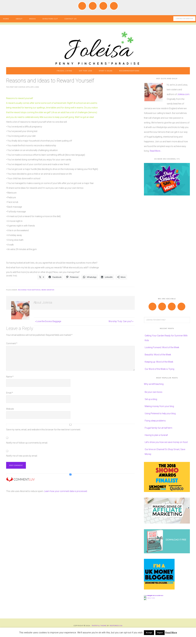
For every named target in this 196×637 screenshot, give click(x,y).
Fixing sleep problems (155, 420)
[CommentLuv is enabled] (20, 480)
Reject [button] (160, 632)
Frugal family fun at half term (158, 428)
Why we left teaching (154, 384)
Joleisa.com (183, 94)
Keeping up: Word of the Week (159, 362)
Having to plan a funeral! (156, 435)
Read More (171, 632)
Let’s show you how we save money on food (166, 442)
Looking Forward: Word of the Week (162, 347)
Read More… (156, 151)
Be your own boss (153, 392)
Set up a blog (151, 399)
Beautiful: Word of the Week (158, 354)
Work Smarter (47, 290)
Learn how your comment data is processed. (65, 491)
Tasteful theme (99, 625)
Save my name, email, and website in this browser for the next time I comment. (43, 429)
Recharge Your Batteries (29, 290)
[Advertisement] (167, 247)
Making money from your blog (159, 406)
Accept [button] (149, 632)
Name (9, 376)
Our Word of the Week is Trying (159, 369)
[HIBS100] (149, 597)
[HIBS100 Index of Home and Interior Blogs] (156, 595)
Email (9, 393)
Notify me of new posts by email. (22, 456)
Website (10, 409)
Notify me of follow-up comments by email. (27, 443)
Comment (11, 343)
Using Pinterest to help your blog (160, 413)
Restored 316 (116, 625)
